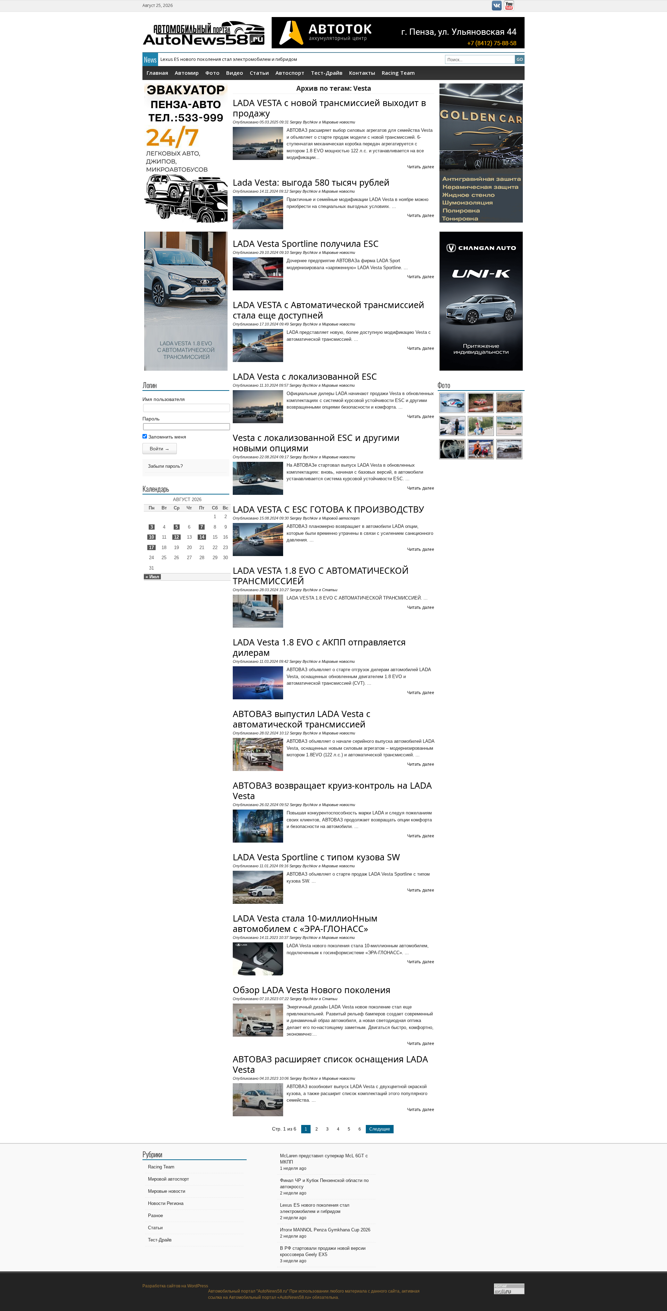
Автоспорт (289, 72)
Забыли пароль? (165, 466)
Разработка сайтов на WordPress (175, 1286)
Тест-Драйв (327, 72)
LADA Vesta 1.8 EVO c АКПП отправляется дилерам (319, 647)
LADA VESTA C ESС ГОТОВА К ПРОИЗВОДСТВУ (328, 509)
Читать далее (420, 167)
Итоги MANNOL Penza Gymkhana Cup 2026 (206, 59)
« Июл (152, 576)
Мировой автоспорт (341, 518)
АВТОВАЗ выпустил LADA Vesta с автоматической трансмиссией (301, 719)
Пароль (150, 418)
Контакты (362, 72)
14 (201, 537)
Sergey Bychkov (304, 122)
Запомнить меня (166, 437)
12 (176, 537)
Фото (212, 72)
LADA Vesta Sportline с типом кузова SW (316, 857)
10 (151, 537)
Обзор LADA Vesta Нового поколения (311, 990)
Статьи (259, 72)
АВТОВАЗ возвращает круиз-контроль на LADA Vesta (332, 790)
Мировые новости (338, 122)
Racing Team (398, 72)
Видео (234, 72)
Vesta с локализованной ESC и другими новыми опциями (316, 443)
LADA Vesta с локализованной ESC (305, 376)
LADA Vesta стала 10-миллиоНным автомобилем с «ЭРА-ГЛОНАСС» (305, 923)
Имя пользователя (163, 399)
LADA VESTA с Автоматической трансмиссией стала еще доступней (328, 310)
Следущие (379, 1129)
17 (151, 547)
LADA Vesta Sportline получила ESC (306, 243)
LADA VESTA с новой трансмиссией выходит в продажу (329, 108)
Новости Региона (165, 1203)
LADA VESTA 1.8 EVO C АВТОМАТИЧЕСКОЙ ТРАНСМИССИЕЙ (321, 575)
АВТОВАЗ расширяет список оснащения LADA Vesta (330, 1064)
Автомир (187, 72)
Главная (157, 72)
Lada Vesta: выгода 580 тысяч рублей (311, 182)
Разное (155, 1215)
